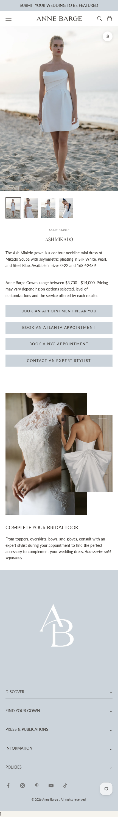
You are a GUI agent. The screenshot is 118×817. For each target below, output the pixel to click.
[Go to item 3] (48, 207)
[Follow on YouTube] (51, 785)
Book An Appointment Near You (59, 311)
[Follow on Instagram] (22, 785)
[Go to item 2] (30, 207)
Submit (27, 5)
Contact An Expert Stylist (59, 360)
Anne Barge (59, 230)
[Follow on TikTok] (65, 785)
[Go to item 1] (13, 207)
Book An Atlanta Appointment (58, 327)
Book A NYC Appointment (59, 344)
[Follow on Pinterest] (37, 785)
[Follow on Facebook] (8, 785)
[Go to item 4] (66, 207)
